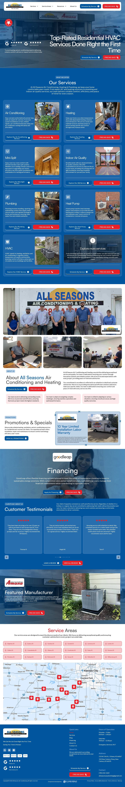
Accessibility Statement (101, 781)
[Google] (4, 750)
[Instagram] (13, 750)
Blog (71, 738)
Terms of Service (112, 781)
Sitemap (120, 781)
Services (72, 735)
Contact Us (73, 746)
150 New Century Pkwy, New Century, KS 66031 (108, 760)
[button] (34, 6)
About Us (73, 6)
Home (71, 732)
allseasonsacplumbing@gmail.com (110, 776)
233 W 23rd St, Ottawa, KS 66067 (110, 756)
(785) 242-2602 (104, 773)
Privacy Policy (90, 781)
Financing (72, 740)
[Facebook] (9, 750)
